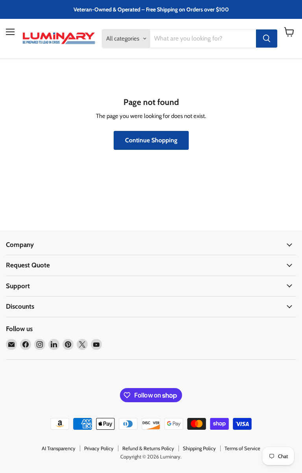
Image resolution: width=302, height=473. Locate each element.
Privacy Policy (99, 448)
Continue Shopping (151, 140)
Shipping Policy (199, 448)
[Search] (266, 38)
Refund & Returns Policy (148, 448)
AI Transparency (59, 448)
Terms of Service (242, 448)
